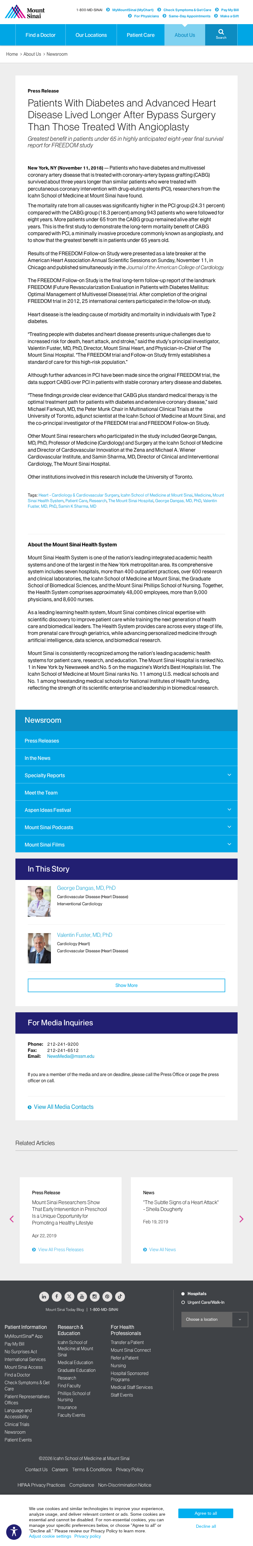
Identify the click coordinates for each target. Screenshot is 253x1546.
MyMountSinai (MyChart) (133, 10)
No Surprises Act (21, 1351)
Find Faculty (69, 1386)
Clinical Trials (17, 1424)
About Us (32, 54)
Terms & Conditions (92, 1469)
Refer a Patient (125, 1358)
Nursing (118, 1365)
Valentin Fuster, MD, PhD (84, 935)
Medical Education (75, 1362)
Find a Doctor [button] (41, 35)
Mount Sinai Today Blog (65, 1309)
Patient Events (18, 1440)
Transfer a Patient (127, 1342)
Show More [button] (126, 985)
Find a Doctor (17, 1375)
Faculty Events (71, 1415)
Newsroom (57, 54)
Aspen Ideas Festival (48, 810)
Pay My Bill (230, 10)
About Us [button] (185, 35)
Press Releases (42, 741)
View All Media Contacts (63, 1107)
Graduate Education (77, 1370)
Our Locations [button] (91, 35)
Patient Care (76, 500)
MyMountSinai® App (24, 1336)
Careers (60, 1469)
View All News (162, 1249)
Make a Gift (229, 16)
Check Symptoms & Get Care (187, 10)
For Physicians (146, 16)
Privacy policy (87, 1536)
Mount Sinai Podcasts (49, 827)
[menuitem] (126, 739)
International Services (25, 1359)
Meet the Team (41, 793)
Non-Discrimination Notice (124, 1485)
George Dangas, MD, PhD (178, 500)
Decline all (206, 1526)
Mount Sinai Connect (131, 1350)
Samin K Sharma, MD (77, 506)
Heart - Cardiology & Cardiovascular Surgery (79, 495)
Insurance (67, 1407)
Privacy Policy (129, 1469)
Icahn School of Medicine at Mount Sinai (157, 495)
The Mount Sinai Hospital (130, 500)
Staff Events (122, 1395)
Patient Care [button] (141, 35)
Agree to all (206, 1513)
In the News (37, 758)
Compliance (81, 1485)
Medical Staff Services (132, 1387)
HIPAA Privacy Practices (41, 1485)
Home (12, 54)
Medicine (202, 495)
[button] (221, 34)
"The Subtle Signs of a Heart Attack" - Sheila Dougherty (181, 1205)
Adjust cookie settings (50, 1536)
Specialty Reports (45, 775)
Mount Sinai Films (44, 845)
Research (97, 500)
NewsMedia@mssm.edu (70, 1056)
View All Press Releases (61, 1249)
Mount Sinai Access (24, 1367)
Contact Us (36, 1469)
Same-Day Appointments (189, 16)
